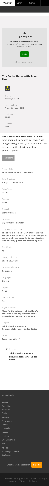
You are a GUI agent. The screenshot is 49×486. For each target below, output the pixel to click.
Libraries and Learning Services (15, 478)
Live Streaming (8, 440)
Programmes (7, 421)
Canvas (32, 3)
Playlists (5, 436)
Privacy (22, 481)
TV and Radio (8, 395)
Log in (24, 54)
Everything (6, 406)
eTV (3, 443)
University (7, 3)
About (5, 448)
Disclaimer (33, 481)
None (4, 291)
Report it (37, 465)
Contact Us (6, 455)
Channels (6, 428)
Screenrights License (10, 451)
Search (5, 402)
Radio (4, 413)
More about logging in (25, 62)
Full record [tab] (8, 158)
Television (6, 409)
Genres (5, 424)
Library (19, 3)
